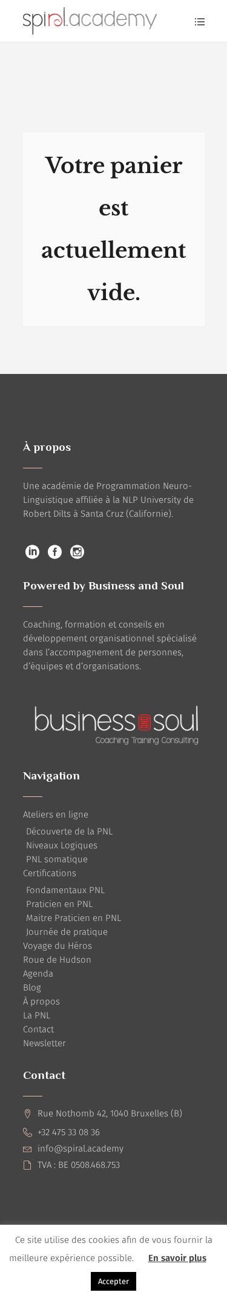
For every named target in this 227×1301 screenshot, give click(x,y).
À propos (41, 1001)
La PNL (36, 1015)
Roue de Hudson (57, 959)
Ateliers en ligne (55, 814)
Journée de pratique (67, 931)
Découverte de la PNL (69, 831)
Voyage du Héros (57, 945)
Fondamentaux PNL (65, 890)
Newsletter (44, 1043)
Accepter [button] (113, 1281)
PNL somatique (57, 859)
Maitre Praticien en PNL (73, 918)
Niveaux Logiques (61, 845)
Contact (38, 1029)
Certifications (49, 873)
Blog (32, 987)
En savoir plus (177, 1258)
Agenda (38, 973)
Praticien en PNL (59, 904)
